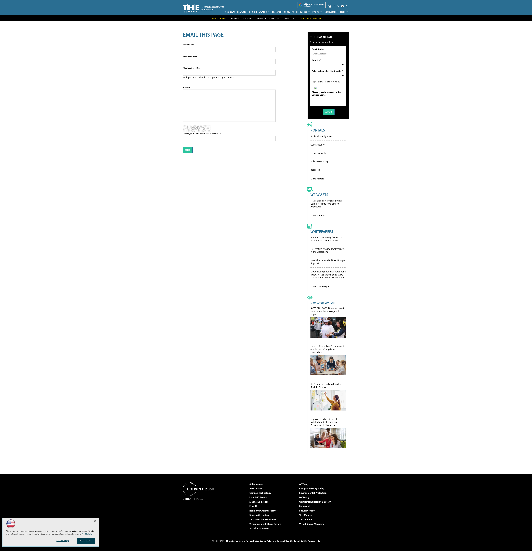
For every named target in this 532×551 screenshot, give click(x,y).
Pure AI (253, 506)
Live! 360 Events (258, 497)
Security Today (307, 510)
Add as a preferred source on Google (314, 5)
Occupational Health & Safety (315, 501)
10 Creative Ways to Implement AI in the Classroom (327, 250)
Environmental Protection (313, 492)
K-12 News (230, 12)
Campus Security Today (311, 488)
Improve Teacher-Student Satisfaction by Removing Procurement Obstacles (323, 422)
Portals (317, 130)
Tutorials (234, 18)
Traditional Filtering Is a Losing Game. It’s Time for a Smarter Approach (326, 203)
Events (315, 12)
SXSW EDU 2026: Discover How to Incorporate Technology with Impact (327, 311)
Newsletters (331, 12)
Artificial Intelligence (321, 136)
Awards (263, 12)
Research (277, 12)
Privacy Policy (334, 81)
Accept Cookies (86, 541)
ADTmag (303, 484)
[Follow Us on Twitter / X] (338, 6)
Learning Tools (318, 153)
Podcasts (289, 12)
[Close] (95, 521)
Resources (301, 12)
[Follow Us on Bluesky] (329, 6)
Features (241, 12)
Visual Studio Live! (259, 528)
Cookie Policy (266, 540)
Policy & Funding (319, 161)
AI (278, 18)
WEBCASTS (319, 194)
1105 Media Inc (230, 540)
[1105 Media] (199, 514)
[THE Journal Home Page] (203, 8)
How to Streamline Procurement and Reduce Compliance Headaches (327, 349)
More (343, 12)
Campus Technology (260, 492)
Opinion (253, 12)
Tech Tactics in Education (262, 519)
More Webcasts (318, 215)
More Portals (317, 178)
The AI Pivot (305, 519)
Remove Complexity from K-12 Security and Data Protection (326, 239)
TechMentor (305, 515)
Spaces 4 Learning (259, 515)
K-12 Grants (248, 18)
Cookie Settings (63, 540)
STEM (271, 18)
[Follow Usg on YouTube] (342, 6)
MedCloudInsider (258, 501)
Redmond (304, 506)
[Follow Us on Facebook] (334, 6)
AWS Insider (255, 488)
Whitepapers (321, 231)
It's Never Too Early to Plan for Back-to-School (325, 385)
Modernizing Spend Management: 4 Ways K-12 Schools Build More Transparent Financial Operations (328, 274)
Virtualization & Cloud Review (265, 524)
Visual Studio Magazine (311, 524)
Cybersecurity (317, 144)
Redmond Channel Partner (263, 510)
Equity (286, 18)
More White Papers (320, 286)
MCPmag (304, 497)
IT (293, 18)
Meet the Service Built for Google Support (327, 262)
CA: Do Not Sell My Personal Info (305, 540)
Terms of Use (283, 540)
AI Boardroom (256, 484)
